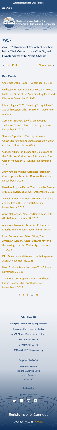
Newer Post (45, 65)
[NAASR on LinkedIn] (42, 401)
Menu (9, 7)
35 (37, 294)
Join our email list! (28, 394)
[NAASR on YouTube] (35, 401)
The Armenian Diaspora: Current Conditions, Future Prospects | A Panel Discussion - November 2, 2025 (26, 283)
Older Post (11, 65)
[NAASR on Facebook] (21, 401)
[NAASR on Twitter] (14, 401)
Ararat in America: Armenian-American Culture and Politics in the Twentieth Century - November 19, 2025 (27, 203)
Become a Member (28, 366)
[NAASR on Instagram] (28, 401)
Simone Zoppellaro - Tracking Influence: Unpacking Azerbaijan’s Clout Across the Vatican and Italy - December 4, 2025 (28, 141)
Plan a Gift (28, 379)
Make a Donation (28, 375)
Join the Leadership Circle (28, 370)
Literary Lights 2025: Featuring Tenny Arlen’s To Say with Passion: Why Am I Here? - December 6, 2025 (28, 110)
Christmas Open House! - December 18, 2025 (27, 82)
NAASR (39, 421)
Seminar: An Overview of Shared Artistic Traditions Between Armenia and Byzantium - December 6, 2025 (27, 125)
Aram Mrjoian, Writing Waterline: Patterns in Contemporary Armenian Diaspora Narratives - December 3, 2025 (27, 176)
